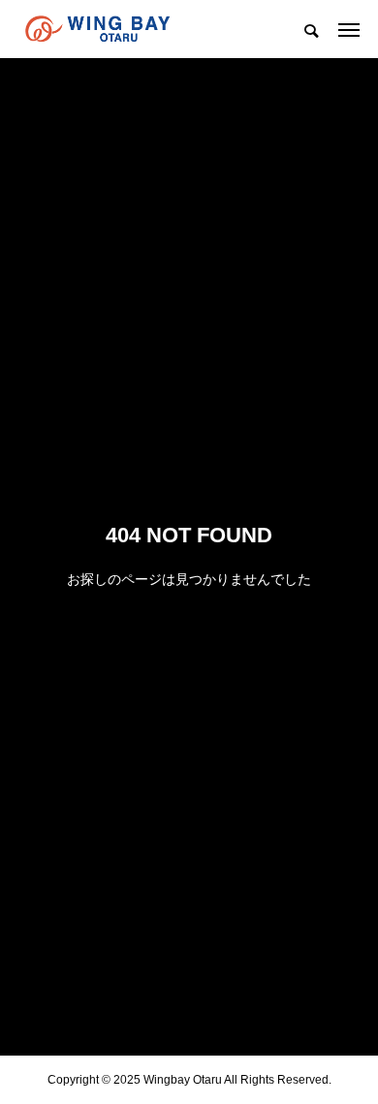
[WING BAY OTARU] (97, 29)
